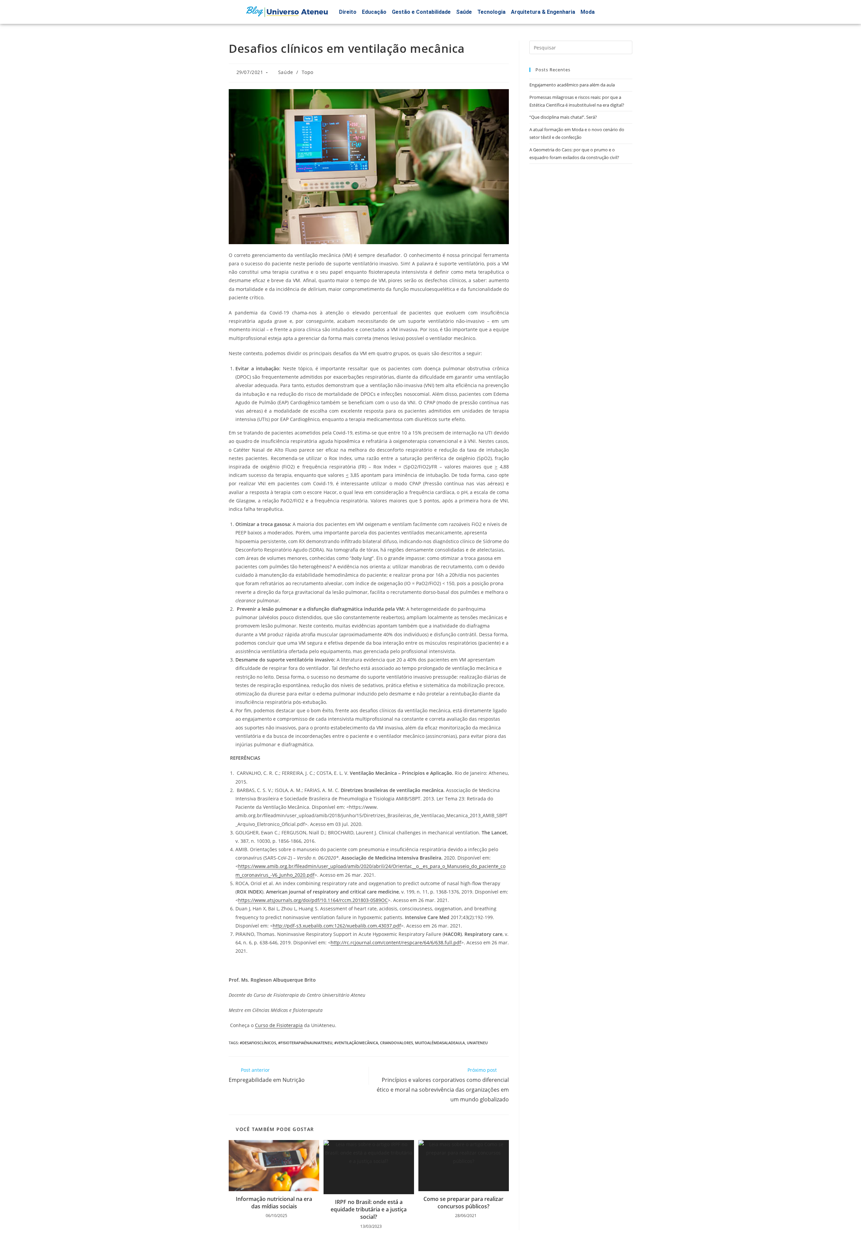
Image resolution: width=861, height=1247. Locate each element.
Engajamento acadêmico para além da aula (572, 85)
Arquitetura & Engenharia (543, 12)
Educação (374, 12)
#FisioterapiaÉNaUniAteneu (305, 1042)
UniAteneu (477, 1042)
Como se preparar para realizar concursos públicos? (463, 1202)
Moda (588, 12)
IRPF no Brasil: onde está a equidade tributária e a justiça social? (369, 1209)
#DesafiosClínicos (258, 1042)
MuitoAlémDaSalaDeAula (440, 1042)
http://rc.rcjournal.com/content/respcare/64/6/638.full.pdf (396, 942)
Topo (307, 72)
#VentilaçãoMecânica (356, 1042)
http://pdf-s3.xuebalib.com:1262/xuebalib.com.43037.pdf (337, 925)
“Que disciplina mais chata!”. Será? (563, 117)
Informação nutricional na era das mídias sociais (274, 1202)
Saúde (464, 12)
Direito (348, 12)
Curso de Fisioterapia (279, 1025)
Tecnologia (491, 12)
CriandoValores (396, 1042)
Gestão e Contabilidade (421, 12)
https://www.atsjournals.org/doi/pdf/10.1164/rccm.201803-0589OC (313, 900)
